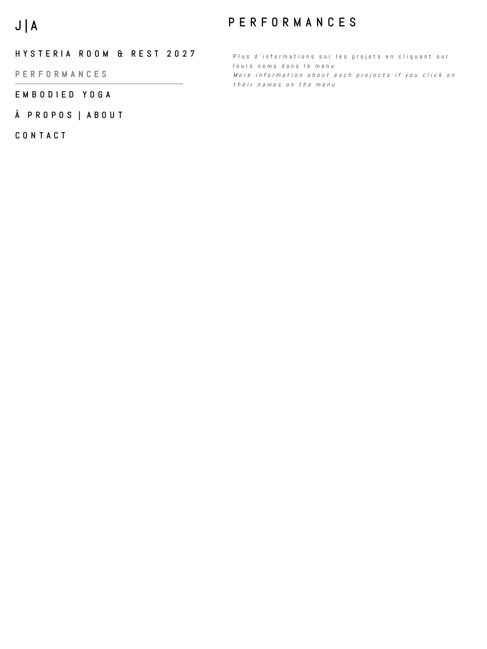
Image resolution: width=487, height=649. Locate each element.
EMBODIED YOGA (64, 94)
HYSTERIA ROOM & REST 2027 (106, 53)
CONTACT (41, 135)
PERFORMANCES (62, 73)
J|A (28, 25)
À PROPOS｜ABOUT (70, 114)
